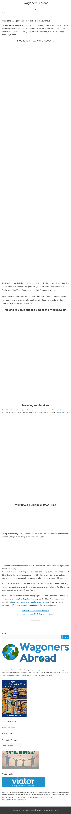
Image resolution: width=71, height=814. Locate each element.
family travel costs (44, 605)
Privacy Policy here (20, 799)
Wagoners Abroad (36, 3)
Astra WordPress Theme (51, 810)
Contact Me (65, 412)
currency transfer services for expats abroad (30, 602)
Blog (61, 25)
